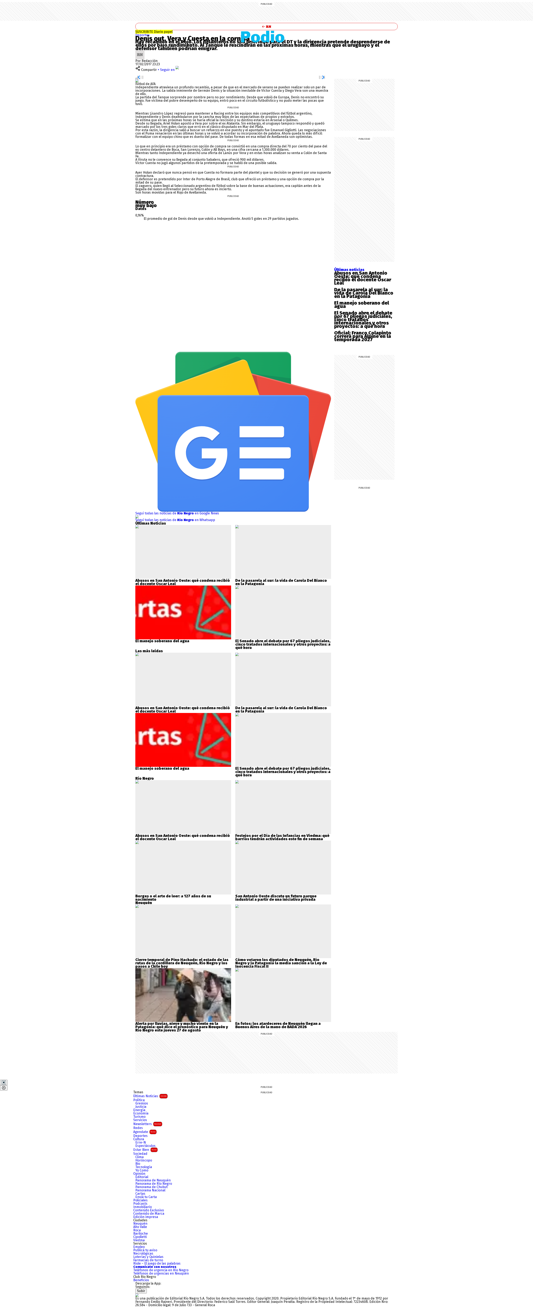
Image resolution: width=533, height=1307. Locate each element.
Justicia (140, 1106)
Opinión (139, 1173)
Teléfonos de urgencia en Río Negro (160, 1270)
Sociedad (140, 1153)
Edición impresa (145, 1217)
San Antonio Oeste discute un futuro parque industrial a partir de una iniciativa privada (275, 898)
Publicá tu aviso (145, 1250)
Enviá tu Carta (146, 1197)
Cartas (140, 1193)
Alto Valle (140, 1227)
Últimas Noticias (150, 1096)
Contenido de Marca (148, 1213)
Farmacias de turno (148, 1260)
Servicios (140, 1120)
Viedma (139, 1240)
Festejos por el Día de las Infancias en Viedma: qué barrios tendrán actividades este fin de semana (282, 837)
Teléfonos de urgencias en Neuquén (161, 1273)
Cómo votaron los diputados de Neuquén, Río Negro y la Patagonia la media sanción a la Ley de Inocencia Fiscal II (281, 963)
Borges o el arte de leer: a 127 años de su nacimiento (173, 898)
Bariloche (140, 1233)
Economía (140, 1113)
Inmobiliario (142, 1207)
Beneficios (141, 1280)
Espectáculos (145, 1146)
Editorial (141, 1177)
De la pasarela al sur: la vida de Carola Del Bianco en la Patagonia (363, 293)
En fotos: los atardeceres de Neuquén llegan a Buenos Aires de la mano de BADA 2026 (278, 1025)
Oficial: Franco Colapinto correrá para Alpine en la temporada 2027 (362, 336)
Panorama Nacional (150, 1190)
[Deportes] (266, 36)
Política (139, 1100)
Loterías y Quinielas (148, 1257)
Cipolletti (140, 1237)
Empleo (139, 1247)
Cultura (138, 1139)
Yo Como (141, 1170)
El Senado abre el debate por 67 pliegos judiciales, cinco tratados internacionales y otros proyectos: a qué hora (363, 319)
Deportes (142, 35)
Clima (139, 1157)
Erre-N (140, 1142)
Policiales (140, 1200)
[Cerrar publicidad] (3, 1082)
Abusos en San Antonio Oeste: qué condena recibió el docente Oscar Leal (362, 278)
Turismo (139, 1116)
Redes (138, 1128)
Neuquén (140, 1223)
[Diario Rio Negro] (137, 1295)
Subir (141, 1291)
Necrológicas (143, 1253)
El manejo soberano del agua (361, 304)
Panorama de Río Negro (153, 1183)
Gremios (141, 1103)
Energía (139, 1110)
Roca (137, 1230)
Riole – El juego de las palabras (157, 1263)
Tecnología (143, 1167)
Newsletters (147, 1124)
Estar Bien (145, 1150)
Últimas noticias (349, 269)
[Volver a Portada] (266, 26)
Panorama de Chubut (151, 1187)
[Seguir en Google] (137, 81)
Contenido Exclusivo (148, 1210)
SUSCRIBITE (154, 32)
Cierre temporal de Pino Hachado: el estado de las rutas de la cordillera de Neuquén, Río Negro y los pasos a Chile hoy (181, 963)
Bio (137, 1163)
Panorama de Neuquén (153, 1180)
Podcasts (140, 1203)
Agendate (144, 1132)
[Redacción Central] (139, 52)
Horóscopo (143, 1160)
